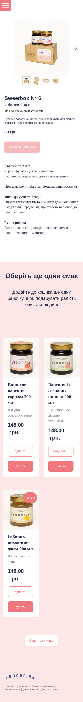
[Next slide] (76, 48)
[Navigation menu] (5, 5)
